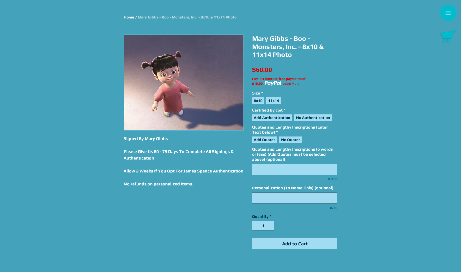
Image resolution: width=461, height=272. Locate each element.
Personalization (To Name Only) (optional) (293, 187)
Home (129, 17)
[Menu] (448, 13)
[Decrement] (256, 225)
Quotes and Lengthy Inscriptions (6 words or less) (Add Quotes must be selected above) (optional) (292, 154)
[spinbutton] (263, 225)
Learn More (291, 83)
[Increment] (270, 225)
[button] (448, 36)
